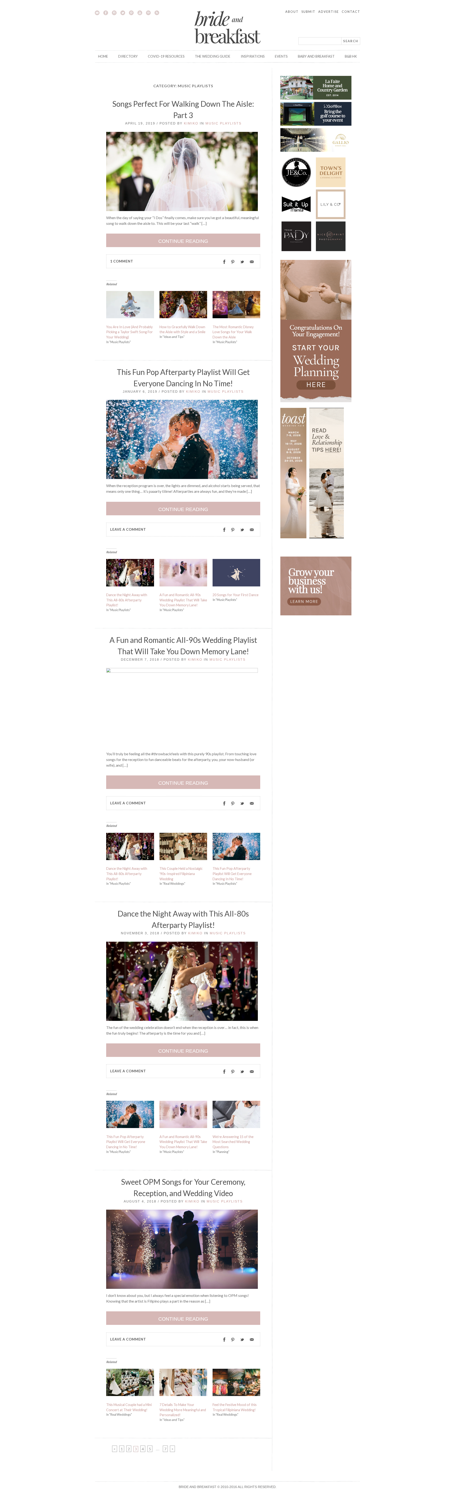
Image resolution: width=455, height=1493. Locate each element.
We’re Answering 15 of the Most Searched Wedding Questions (233, 1142)
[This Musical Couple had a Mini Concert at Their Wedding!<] (130, 1383)
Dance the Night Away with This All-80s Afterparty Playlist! (126, 600)
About (292, 12)
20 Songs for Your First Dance (236, 595)
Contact (351, 12)
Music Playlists (223, 123)
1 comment (121, 261)
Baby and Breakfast (316, 56)
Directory (128, 56)
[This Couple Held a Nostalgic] (183, 847)
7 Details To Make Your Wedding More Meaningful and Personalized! (182, 1410)
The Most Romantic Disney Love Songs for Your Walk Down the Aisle (233, 332)
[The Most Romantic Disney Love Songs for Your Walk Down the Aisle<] (236, 306)
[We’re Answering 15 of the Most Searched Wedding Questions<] (236, 1115)
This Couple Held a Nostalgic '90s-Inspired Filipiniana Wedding (181, 873)
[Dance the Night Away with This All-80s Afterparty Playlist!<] (130, 574)
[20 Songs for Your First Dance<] (236, 574)
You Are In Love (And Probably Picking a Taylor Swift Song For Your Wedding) (129, 332)
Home (103, 56)
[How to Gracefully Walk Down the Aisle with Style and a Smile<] (183, 306)
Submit (308, 12)
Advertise (328, 12)
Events (281, 56)
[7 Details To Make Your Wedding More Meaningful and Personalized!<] (183, 1383)
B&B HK (351, 56)
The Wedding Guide (212, 56)
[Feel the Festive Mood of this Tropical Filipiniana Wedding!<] (236, 1383)
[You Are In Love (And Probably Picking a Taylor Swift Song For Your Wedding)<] (130, 306)
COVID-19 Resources (166, 56)
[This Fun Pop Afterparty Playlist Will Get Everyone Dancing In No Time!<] (236, 847)
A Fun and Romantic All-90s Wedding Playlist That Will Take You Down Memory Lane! (183, 600)
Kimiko (191, 123)
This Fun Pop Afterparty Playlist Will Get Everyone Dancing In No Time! (232, 873)
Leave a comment (128, 529)
